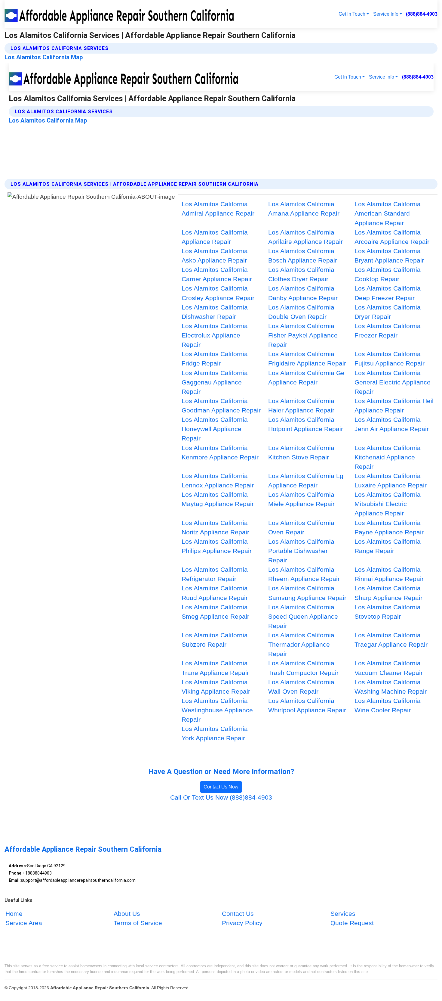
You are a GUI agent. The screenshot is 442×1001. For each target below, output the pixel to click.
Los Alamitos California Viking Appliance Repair (216, 687)
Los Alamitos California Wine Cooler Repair (388, 705)
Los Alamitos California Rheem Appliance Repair (304, 574)
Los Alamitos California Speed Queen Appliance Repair (303, 616)
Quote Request (352, 923)
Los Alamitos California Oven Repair (301, 527)
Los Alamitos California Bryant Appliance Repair (389, 255)
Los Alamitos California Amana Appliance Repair (303, 209)
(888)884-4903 (421, 14)
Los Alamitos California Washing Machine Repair (391, 687)
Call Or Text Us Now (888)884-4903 (221, 797)
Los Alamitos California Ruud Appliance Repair (215, 593)
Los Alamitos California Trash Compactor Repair (303, 668)
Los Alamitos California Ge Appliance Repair (306, 377)
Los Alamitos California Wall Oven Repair (301, 687)
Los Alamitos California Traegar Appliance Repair (391, 640)
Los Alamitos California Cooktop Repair (388, 274)
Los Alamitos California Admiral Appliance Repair (218, 209)
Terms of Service (138, 923)
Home (14, 913)
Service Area (23, 923)
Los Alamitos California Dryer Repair (388, 312)
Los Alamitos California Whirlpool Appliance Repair (307, 705)
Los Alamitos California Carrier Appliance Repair (217, 274)
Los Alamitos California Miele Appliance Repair (301, 499)
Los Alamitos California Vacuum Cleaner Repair (389, 668)
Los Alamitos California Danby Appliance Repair (303, 293)
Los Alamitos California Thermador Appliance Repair (301, 644)
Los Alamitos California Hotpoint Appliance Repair (305, 424)
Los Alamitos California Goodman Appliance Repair (221, 405)
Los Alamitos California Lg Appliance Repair (305, 480)
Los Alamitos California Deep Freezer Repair (388, 293)
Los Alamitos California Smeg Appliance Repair (215, 612)
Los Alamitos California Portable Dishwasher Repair (301, 551)
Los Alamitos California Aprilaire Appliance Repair (305, 237)
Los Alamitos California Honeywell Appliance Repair (215, 429)
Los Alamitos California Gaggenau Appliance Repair (215, 382)
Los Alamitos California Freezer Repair (388, 330)
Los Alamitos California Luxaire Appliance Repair (391, 480)
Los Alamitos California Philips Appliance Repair (217, 546)
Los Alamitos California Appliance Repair (215, 237)
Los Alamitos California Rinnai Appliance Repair (389, 574)
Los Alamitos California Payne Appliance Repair (389, 527)
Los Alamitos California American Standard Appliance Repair (388, 213)
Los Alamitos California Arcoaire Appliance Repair (392, 237)
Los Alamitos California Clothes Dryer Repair (301, 274)
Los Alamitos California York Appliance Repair (215, 733)
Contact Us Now (221, 786)
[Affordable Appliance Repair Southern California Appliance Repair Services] (120, 13)
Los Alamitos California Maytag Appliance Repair (218, 499)
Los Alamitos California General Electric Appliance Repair (393, 382)
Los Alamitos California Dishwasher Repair (215, 312)
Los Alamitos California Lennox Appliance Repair (218, 480)
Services (342, 913)
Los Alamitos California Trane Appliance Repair (215, 668)
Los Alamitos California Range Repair (388, 546)
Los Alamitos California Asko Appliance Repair (215, 255)
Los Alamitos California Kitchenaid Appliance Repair (388, 457)
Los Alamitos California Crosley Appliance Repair (218, 293)
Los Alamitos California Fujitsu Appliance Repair (390, 358)
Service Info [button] (385, 14)
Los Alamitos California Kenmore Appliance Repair (220, 452)
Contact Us (238, 913)
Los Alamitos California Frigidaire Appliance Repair (307, 358)
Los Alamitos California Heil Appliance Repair (394, 405)
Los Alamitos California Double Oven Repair (301, 312)
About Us (127, 913)
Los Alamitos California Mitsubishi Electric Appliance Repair (388, 504)
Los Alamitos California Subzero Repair (215, 640)
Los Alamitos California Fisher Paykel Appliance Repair (303, 335)
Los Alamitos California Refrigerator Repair (215, 574)
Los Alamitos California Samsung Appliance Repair (307, 593)
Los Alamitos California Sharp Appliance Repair (388, 593)
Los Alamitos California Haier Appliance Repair (301, 405)
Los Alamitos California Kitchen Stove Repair (301, 452)
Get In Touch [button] (352, 14)
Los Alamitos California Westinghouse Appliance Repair (217, 710)
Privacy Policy (242, 923)
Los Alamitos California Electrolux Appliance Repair (215, 335)
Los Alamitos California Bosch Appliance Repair (302, 255)
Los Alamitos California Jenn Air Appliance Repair (392, 424)
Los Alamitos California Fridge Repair (215, 358)
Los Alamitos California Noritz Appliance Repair (215, 527)
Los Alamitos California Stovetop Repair (388, 612)
